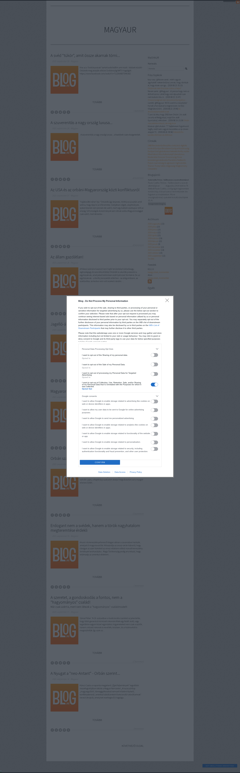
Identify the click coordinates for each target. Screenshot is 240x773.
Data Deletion (104, 472)
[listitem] (120, 348)
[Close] (168, 301)
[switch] (154, 355)
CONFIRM (100, 462)
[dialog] (120, 386)
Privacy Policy (136, 472)
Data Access (120, 472)
